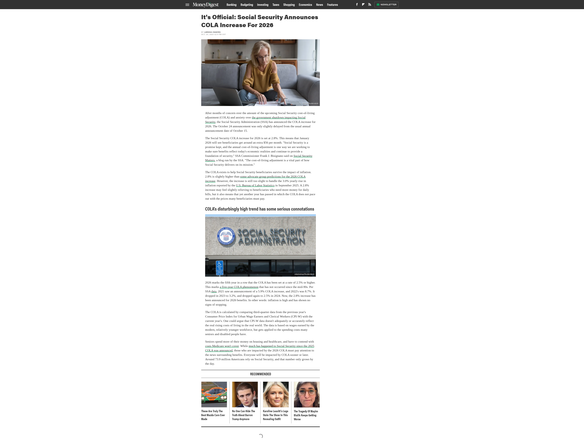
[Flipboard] (363, 5)
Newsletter (388, 4)
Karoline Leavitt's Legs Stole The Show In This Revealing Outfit (275, 415)
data (213, 291)
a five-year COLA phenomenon (239, 287)
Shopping (289, 4)
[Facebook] (357, 5)
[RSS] (369, 5)
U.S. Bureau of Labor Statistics (255, 185)
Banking (231, 4)
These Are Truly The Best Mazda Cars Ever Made (213, 415)
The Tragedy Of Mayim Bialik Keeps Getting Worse (306, 415)
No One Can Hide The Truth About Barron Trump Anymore (243, 415)
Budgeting (247, 4)
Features (332, 4)
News (319, 4)
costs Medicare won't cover (222, 346)
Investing (262, 4)
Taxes (276, 4)
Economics (305, 4)
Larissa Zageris (212, 32)
